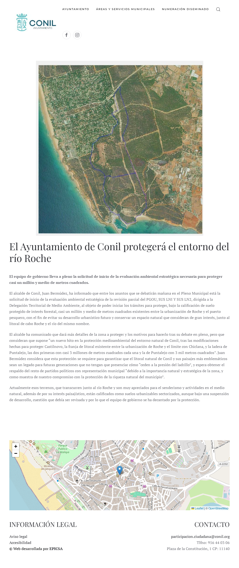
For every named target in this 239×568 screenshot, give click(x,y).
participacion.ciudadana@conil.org (200, 536)
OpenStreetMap (218, 508)
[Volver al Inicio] (35, 22)
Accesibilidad (20, 542)
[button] (218, 9)
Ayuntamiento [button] (75, 9)
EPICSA (56, 548)
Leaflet (199, 508)
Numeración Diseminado (185, 9)
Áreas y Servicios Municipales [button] (125, 9)
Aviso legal (18, 536)
